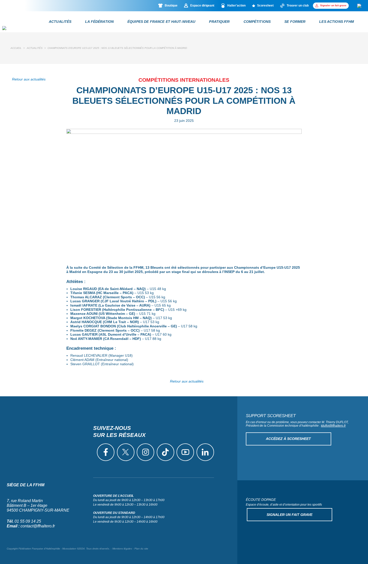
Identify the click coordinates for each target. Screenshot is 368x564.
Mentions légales (122, 548)
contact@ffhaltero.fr (38, 526)
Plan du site (141, 548)
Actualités (35, 48)
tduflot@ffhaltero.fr (333, 425)
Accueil (16, 48)
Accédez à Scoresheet (288, 439)
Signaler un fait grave (289, 515)
